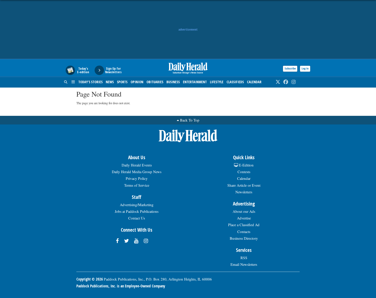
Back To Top (189, 120)
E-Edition (246, 165)
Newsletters (243, 191)
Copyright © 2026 (89, 279)
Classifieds (235, 82)
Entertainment (195, 82)
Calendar (254, 82)
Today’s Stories (90, 82)
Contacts (243, 231)
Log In (305, 68)
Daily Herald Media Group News (136, 171)
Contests (244, 171)
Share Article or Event (243, 185)
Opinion (137, 82)
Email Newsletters (243, 264)
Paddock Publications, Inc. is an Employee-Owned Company (120, 286)
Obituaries (154, 82)
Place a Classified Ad (243, 224)
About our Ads (244, 211)
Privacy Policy (137, 178)
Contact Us (136, 218)
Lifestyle (216, 82)
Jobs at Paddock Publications (136, 211)
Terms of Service (136, 185)
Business (173, 82)
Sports (122, 82)
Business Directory (244, 238)
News (110, 82)
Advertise (244, 218)
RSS (243, 257)
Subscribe (290, 68)
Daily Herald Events (137, 165)
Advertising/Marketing (137, 204)
